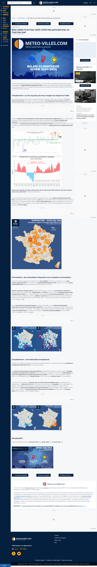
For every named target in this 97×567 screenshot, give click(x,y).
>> (62, 118)
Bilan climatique (15, 27)
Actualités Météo (21, 18)
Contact (85, 3)
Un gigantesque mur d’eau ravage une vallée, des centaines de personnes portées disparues (85, 112)
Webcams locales (85, 85)
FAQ (55, 542)
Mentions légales (40, 560)
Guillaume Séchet (29, 488)
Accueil (13, 18)
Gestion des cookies (66, 560)
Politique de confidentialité (53, 560)
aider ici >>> (82, 506)
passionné (46, 488)
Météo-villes (57, 540)
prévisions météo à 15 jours (23, 496)
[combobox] (19, 2)
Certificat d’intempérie (60, 538)
